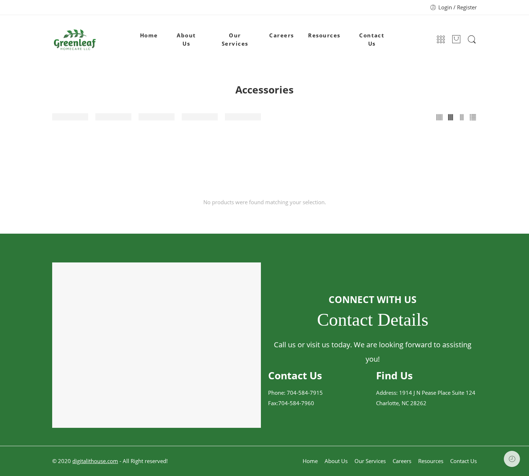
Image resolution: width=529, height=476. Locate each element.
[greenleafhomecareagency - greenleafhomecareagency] (75, 39)
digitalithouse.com (95, 461)
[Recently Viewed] (512, 459)
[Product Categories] (441, 40)
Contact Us (371, 39)
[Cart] (456, 39)
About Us (186, 39)
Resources (324, 35)
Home (149, 35)
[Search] (472, 39)
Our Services (235, 39)
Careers (281, 35)
